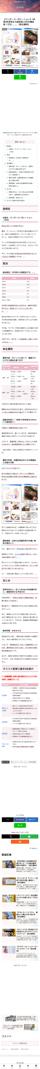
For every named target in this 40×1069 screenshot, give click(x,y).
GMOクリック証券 (5, 709)
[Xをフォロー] (11, 836)
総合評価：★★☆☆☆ (16, 197)
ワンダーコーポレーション (20, 762)
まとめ (9, 189)
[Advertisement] (20, 109)
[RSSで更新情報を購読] (20, 842)
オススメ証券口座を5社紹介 (16, 200)
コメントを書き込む (20, 1043)
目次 (16, 142)
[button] (36, 567)
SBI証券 (4, 695)
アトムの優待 (20, 554)
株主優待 (10, 163)
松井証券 (4, 722)
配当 (8, 155)
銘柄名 (9, 146)
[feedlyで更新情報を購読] (29, 836)
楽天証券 (4, 733)
